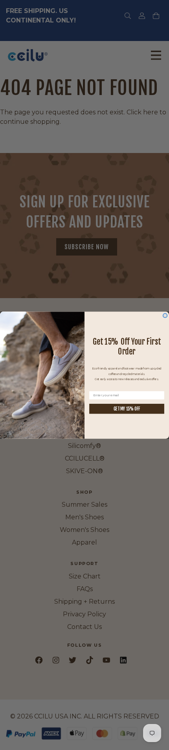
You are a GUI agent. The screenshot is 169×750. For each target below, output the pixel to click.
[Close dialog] (165, 315)
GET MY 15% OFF (127, 408)
